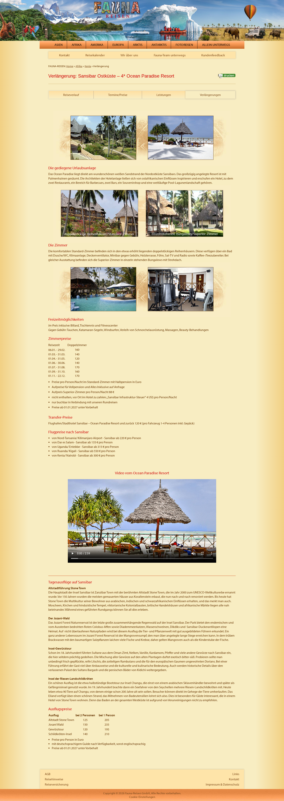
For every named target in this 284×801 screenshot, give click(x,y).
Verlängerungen (210, 95)
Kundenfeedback (213, 55)
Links (235, 774)
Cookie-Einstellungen (142, 797)
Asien (58, 45)
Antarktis (159, 45)
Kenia (88, 66)
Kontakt (64, 55)
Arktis (137, 45)
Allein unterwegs (216, 45)
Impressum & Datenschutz (222, 784)
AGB (47, 774)
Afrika (77, 45)
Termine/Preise (117, 95)
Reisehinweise (54, 779)
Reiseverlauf (71, 95)
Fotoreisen (184, 45)
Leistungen (163, 95)
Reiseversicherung (56, 784)
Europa (118, 45)
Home (69, 66)
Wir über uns (129, 55)
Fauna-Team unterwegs (170, 55)
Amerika (97, 45)
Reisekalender (95, 55)
